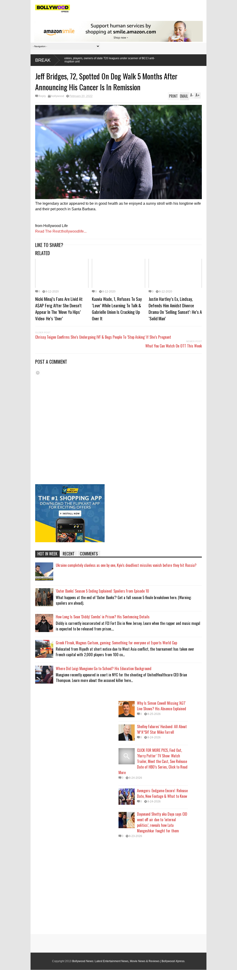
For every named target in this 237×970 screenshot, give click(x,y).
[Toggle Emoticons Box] (37, 372)
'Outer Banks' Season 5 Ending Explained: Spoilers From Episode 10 (102, 591)
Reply (42, 96)
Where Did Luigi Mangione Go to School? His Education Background (103, 668)
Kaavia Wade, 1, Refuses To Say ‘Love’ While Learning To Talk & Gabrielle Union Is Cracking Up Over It (117, 308)
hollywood (57, 96)
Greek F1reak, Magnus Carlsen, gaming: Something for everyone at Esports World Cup (116, 643)
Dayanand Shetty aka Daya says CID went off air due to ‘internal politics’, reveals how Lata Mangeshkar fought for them (162, 822)
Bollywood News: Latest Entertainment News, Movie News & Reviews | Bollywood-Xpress (128, 961)
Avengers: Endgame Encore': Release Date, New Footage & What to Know (162, 793)
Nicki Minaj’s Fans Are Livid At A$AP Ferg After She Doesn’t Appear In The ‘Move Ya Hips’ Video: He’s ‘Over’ (59, 308)
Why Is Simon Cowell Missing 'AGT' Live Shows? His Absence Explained (161, 705)
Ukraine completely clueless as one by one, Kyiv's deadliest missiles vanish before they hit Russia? (126, 565)
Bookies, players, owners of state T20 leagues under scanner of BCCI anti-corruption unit (65, 60)
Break (42, 60)
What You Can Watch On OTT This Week (173, 346)
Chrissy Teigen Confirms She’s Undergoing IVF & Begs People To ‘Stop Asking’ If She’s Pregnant (103, 337)
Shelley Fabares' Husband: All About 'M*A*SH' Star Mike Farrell (162, 729)
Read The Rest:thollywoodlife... (61, 231)
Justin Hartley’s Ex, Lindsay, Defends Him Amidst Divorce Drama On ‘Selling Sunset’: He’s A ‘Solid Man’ (175, 308)
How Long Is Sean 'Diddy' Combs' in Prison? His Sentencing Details (103, 617)
